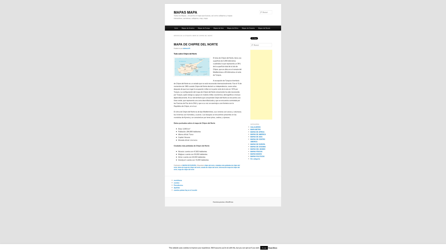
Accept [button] (264, 248)
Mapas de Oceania (248, 28)
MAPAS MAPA (185, 12)
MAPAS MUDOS (256, 154)
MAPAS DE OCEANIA (258, 146)
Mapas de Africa (232, 28)
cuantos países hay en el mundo (185, 190)
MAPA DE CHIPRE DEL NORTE (196, 44)
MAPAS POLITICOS (257, 156)
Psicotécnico (178, 185)
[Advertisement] (261, 85)
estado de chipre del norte (209, 167)
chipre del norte (209, 165)
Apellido (177, 188)
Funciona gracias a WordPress (223, 202)
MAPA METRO (255, 129)
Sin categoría (255, 159)
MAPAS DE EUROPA (189, 165)
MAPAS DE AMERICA (258, 134)
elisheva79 (186, 48)
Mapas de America (188, 28)
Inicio (176, 28)
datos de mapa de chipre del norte (189, 167)
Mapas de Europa (204, 28)
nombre (176, 183)
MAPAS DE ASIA (256, 137)
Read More (272, 247)
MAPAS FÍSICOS (256, 151)
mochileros (178, 180)
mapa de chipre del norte (186, 169)
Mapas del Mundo (264, 28)
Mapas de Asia (218, 28)
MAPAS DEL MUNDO (257, 149)
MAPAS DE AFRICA (257, 132)
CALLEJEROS (255, 127)
